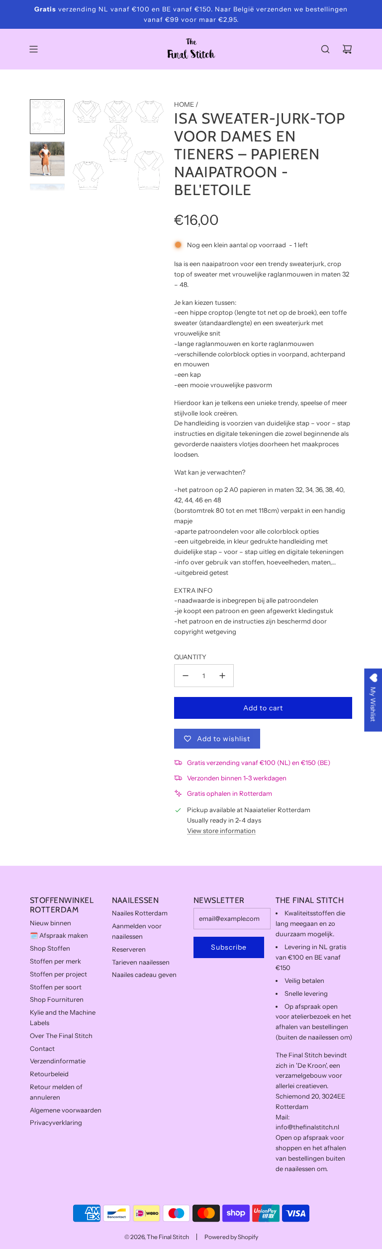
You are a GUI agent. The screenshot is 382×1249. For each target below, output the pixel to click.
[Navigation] (33, 49)
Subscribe (229, 947)
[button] (80, 145)
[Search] (325, 49)
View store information (221, 830)
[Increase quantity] (222, 676)
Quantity (190, 657)
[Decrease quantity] (185, 676)
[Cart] (347, 49)
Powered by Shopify (231, 1237)
